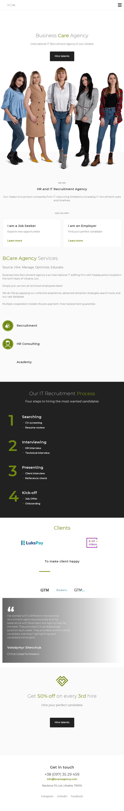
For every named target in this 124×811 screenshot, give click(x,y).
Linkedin (62, 796)
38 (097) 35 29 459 (63, 774)
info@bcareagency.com (62, 779)
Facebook (77, 796)
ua (13, 5)
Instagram (47, 796)
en (8, 5)
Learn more (14, 240)
